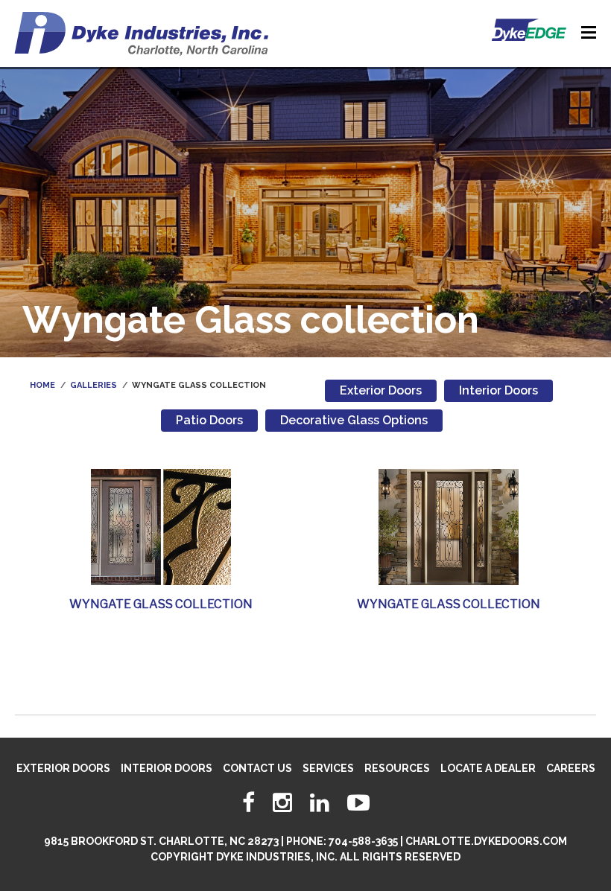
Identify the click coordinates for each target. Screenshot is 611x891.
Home (42, 385)
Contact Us (257, 768)
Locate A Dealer (488, 768)
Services (328, 768)
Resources (397, 768)
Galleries (93, 385)
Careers (570, 768)
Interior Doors (498, 390)
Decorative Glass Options (354, 420)
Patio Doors (209, 420)
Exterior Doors (381, 390)
